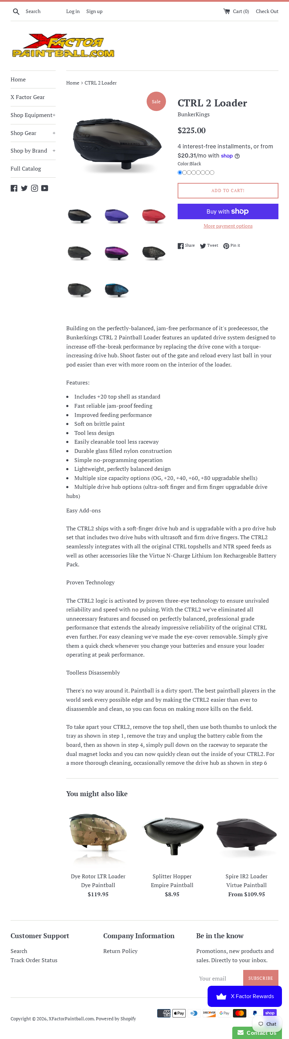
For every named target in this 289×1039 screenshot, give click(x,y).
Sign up (94, 11)
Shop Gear (33, 133)
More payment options (228, 225)
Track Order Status (34, 960)
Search (19, 951)
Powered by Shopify (116, 1019)
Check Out (267, 11)
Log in (73, 11)
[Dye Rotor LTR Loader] (98, 836)
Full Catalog (26, 168)
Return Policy (120, 951)
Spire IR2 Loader (247, 876)
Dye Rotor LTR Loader (98, 876)
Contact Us (260, 1033)
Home (18, 79)
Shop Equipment (33, 115)
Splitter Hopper (172, 876)
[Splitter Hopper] (172, 836)
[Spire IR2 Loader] (246, 836)
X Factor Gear (28, 97)
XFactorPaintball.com (71, 1019)
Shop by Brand (33, 150)
